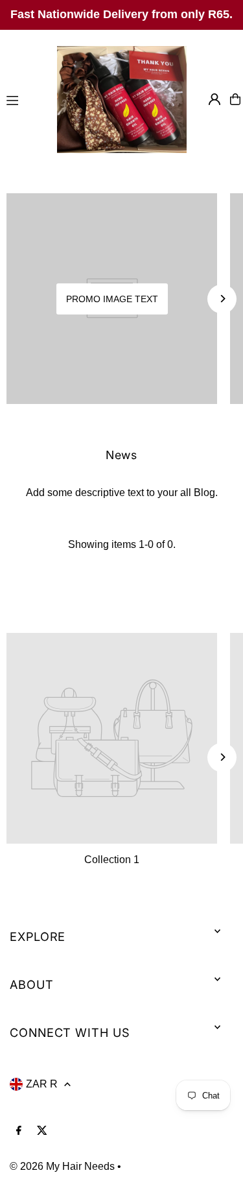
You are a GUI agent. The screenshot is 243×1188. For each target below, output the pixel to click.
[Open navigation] (25, 98)
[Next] (222, 298)
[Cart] (235, 99)
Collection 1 (111, 859)
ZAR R (42, 1083)
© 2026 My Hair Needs (62, 1166)
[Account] (214, 99)
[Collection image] (111, 738)
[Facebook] (18, 1131)
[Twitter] (42, 1131)
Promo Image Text (112, 299)
